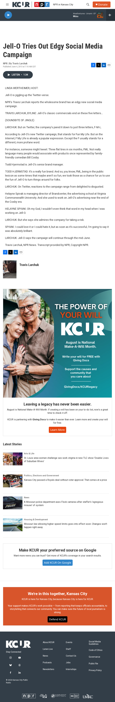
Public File (93, 664)
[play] (8, 15)
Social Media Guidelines (95, 643)
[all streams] (110, 15)
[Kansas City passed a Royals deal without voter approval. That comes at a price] (12, 480)
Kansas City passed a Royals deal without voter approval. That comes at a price (65, 480)
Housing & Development (36, 519)
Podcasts (47, 662)
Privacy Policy (95, 670)
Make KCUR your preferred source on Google (57, 550)
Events (69, 642)
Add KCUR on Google (57, 562)
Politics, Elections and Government (41, 475)
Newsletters (48, 669)
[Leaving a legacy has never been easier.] (57, 343)
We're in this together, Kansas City (57, 593)
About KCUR (48, 642)
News (26, 497)
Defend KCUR (57, 619)
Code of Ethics (95, 650)
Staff (68, 649)
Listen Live (48, 649)
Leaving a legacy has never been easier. (57, 404)
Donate (103, 4)
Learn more (57, 430)
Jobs (68, 662)
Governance (94, 657)
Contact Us (71, 656)
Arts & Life (29, 453)
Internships (71, 669)
